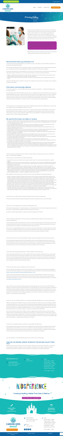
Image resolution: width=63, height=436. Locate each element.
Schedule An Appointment (51, 409)
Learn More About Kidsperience (31, 398)
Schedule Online (12, 429)
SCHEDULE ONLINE (55, 7)
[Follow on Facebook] (25, 429)
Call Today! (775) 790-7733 (11, 1)
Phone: (27, 359)
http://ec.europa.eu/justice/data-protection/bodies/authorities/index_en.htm (20, 272)
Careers (50, 433)
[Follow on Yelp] (28, 429)
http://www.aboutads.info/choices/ (14, 279)
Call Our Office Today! (11, 409)
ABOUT (34, 7)
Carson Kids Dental (12, 362)
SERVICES (40, 7)
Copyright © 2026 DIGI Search (12, 434)
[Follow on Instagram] (30, 429)
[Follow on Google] (26, 429)
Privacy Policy (31, 433)
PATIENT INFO (46, 7)
